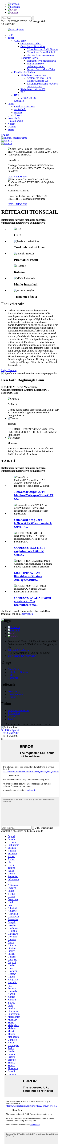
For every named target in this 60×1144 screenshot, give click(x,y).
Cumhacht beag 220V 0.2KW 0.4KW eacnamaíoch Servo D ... (33, 523)
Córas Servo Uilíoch (30, 43)
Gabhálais (19, 100)
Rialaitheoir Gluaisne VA (33, 75)
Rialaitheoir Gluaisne (24, 72)
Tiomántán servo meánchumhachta (35, 65)
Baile (10, 35)
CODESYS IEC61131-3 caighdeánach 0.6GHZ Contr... (29, 551)
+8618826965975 (10, 733)
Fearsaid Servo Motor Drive (41, 69)
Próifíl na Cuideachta (24, 106)
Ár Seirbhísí (20, 109)
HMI (16, 95)
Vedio (11, 129)
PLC (22, 92)
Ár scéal (18, 112)
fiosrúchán (27, 613)
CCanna (12, 126)
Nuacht (11, 123)
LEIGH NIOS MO (17, 176)
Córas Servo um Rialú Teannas (42, 49)
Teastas (17, 115)
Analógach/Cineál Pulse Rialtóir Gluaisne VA (39, 79)
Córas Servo (20, 40)
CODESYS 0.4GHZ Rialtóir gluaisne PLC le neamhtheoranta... (32, 601)
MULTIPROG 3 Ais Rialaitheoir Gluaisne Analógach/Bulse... (28, 576)
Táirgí (11, 37)
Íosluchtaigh (14, 118)
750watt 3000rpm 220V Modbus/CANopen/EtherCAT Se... (33, 495)
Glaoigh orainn (15, 121)
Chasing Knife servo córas (40, 55)
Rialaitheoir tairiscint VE (32, 89)
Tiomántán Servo (29, 57)
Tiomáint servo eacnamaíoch (41, 60)
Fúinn (11, 103)
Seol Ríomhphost (10, 730)
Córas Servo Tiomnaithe (32, 46)
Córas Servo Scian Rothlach (41, 52)
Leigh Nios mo (8, 370)
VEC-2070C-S (28, 98)
